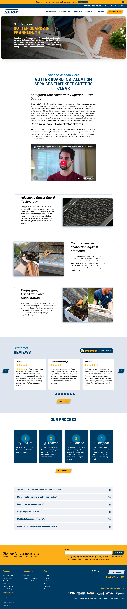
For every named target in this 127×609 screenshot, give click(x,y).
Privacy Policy (114, 598)
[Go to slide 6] (68, 394)
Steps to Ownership (8, 602)
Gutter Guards (7, 581)
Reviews (101, 12)
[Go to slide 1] (53, 394)
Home (15, 61)
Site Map (122, 598)
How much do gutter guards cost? (30, 504)
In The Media (47, 581)
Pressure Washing (8, 575)
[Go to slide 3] (59, 394)
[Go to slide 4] (62, 394)
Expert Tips (89, 12)
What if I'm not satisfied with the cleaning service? (37, 526)
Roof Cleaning (7, 583)
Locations (47, 575)
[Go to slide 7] (71, 394)
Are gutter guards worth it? (28, 512)
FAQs (45, 583)
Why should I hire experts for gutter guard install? (37, 497)
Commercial (64, 12)
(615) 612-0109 (118, 6)
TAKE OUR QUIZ (83, 2)
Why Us (5, 597)
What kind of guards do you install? (31, 519)
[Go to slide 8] (74, 394)
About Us (77, 12)
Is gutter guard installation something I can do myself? (39, 490)
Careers (46, 589)
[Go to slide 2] (56, 394)
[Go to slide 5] (65, 394)
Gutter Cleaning (7, 578)
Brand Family (6, 605)
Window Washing (8, 586)
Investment (6, 600)
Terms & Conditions (104, 598)
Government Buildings (29, 581)
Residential (50, 12)
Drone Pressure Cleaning (30, 578)
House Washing (7, 589)
